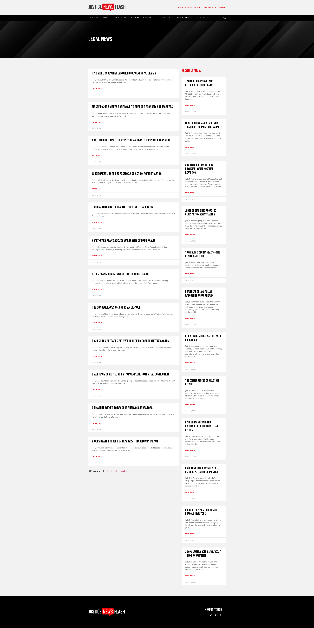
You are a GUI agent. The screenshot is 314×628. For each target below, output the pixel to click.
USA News (135, 18)
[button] (224, 18)
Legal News (199, 18)
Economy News (119, 18)
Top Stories (209, 7)
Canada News (150, 18)
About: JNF (93, 18)
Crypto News (167, 18)
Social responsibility (188, 7)
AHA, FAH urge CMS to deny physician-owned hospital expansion (131, 140)
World (222, 7)
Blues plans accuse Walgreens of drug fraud (120, 274)
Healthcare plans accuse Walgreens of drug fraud (123, 240)
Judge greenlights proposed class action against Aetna (127, 174)
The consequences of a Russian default (116, 307)
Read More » (97, 88)
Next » (123, 471)
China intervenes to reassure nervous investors (122, 408)
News (105, 18)
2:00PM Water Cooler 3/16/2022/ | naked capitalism (125, 441)
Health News (183, 18)
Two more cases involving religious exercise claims (124, 73)
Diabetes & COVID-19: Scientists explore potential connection (130, 374)
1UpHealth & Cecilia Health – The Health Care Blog (122, 207)
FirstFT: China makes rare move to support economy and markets (132, 107)
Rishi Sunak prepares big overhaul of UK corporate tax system (130, 341)
